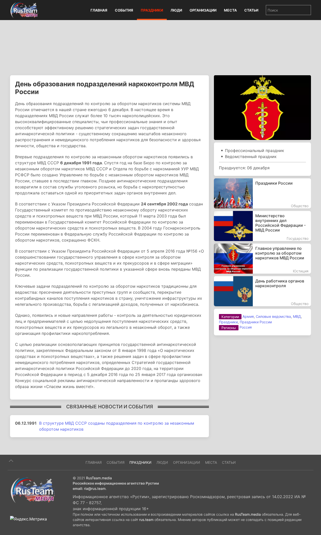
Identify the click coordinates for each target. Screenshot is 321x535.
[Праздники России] (262, 193)
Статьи (251, 10)
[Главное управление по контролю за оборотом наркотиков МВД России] (262, 259)
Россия (245, 327)
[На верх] (11, 460)
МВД (297, 316)
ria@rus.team (95, 488)
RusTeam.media (99, 478)
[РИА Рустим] (32, 490)
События (124, 10)
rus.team (146, 519)
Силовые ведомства (273, 316)
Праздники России (256, 322)
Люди (176, 10)
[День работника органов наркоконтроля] (262, 291)
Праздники (152, 10)
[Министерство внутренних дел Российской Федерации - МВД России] (262, 226)
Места (230, 10)
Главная (99, 10)
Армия (248, 316)
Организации (203, 10)
